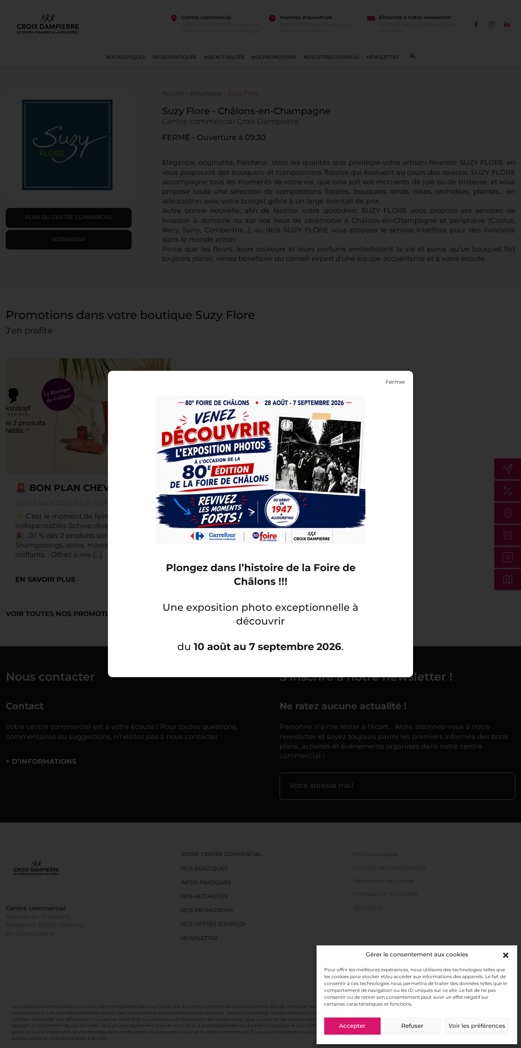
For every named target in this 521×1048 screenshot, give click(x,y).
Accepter (352, 1026)
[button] (506, 955)
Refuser (412, 1026)
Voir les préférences (477, 1026)
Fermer (395, 382)
